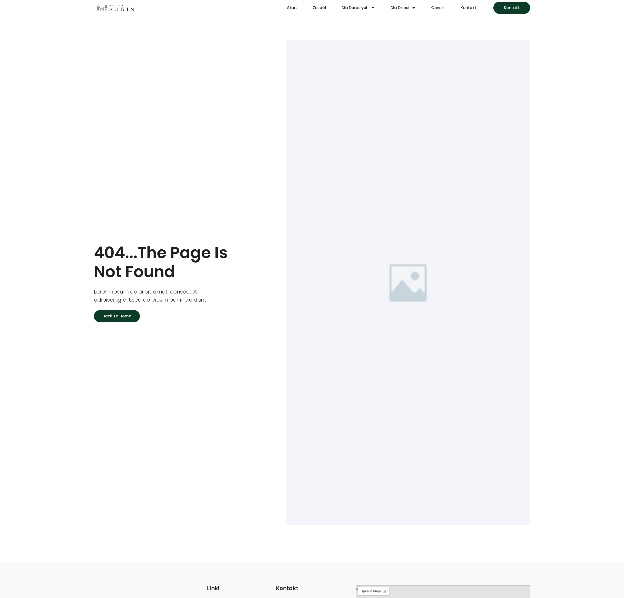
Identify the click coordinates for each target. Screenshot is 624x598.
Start (292, 7)
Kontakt (468, 7)
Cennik (438, 7)
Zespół (319, 7)
